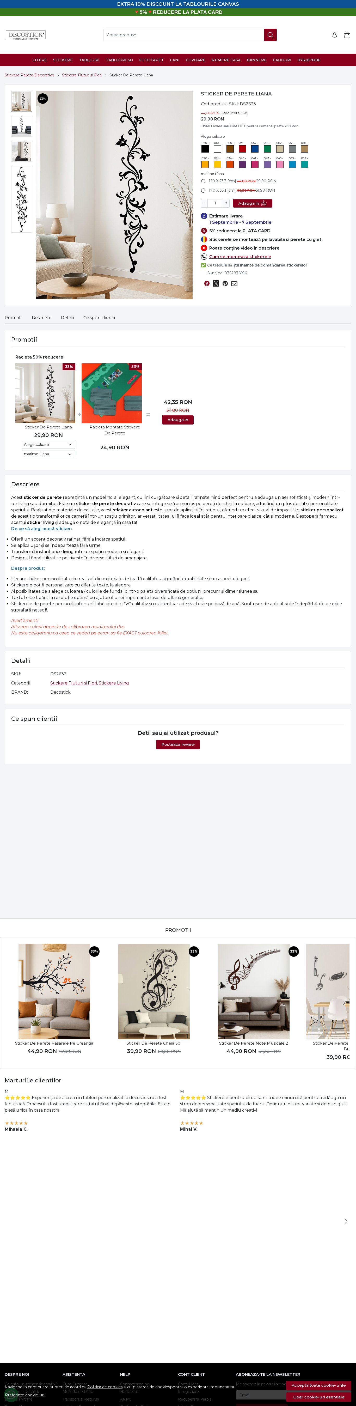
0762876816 (309, 60)
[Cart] (347, 35)
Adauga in (248, 203)
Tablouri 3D (119, 60)
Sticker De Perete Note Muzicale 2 (253, 1042)
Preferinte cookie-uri (24, 1395)
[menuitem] (21, 101)
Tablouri (89, 60)
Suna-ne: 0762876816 (227, 273)
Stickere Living (114, 683)
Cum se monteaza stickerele (240, 256)
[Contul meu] (334, 35)
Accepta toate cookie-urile (319, 1385)
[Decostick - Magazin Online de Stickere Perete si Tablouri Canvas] (26, 35)
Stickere (63, 60)
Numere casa (226, 60)
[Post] (216, 283)
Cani (175, 60)
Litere (40, 60)
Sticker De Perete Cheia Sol (154, 1042)
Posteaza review (178, 744)
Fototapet (151, 60)
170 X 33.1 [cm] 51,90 (242, 190)
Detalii (67, 317)
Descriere (42, 317)
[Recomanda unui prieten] (234, 283)
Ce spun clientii (99, 317)
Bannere (257, 60)
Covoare (195, 60)
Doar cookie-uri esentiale (319, 1397)
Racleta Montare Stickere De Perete (115, 430)
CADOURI (282, 60)
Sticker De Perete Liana (48, 427)
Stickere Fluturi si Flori (82, 75)
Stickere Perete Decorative (29, 75)
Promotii (13, 317)
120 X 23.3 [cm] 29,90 (243, 181)
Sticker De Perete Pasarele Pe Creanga (54, 1042)
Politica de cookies (104, 1387)
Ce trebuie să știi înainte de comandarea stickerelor (257, 265)
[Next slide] (344, 1003)
